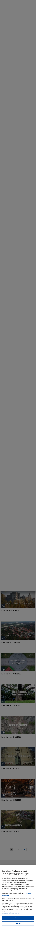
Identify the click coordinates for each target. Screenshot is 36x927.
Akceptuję (18, 918)
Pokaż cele (18, 923)
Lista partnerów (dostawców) (10, 913)
